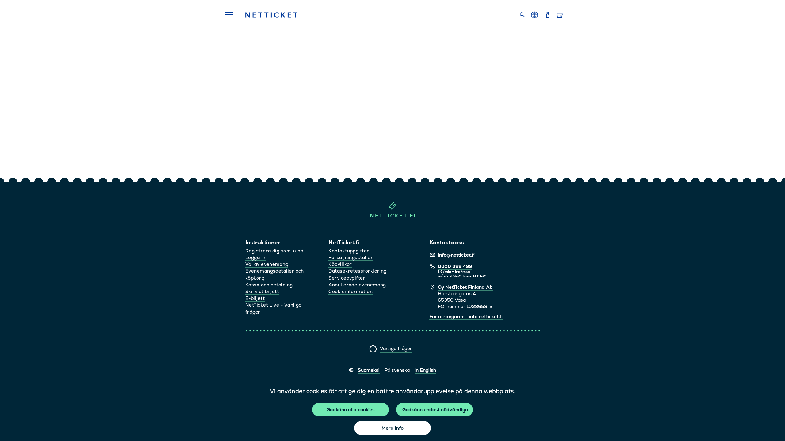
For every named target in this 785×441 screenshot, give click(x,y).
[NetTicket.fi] (392, 216)
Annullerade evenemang (357, 285)
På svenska (397, 370)
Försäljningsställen (350, 257)
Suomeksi (369, 370)
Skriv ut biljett (262, 291)
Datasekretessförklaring (357, 271)
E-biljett (255, 298)
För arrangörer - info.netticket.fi (466, 316)
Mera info (392, 428)
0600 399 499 (455, 266)
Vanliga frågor (396, 348)
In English (425, 370)
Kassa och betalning (269, 285)
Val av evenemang (266, 264)
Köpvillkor (340, 264)
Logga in (255, 257)
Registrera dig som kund (274, 251)
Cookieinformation (350, 291)
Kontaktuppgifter (348, 251)
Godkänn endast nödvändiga (435, 410)
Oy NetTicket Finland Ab (465, 287)
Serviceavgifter (346, 278)
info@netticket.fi (456, 255)
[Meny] (227, 15)
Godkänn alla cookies (351, 410)
